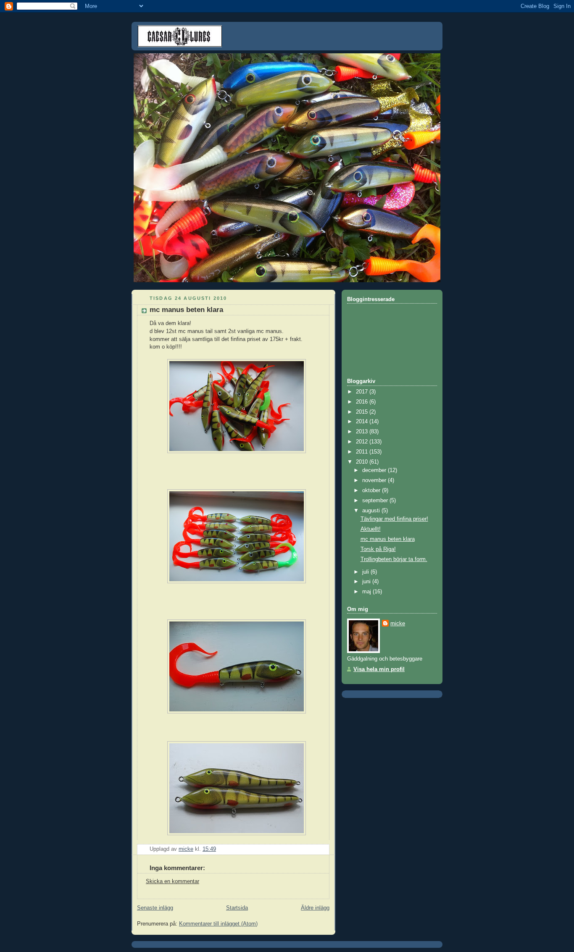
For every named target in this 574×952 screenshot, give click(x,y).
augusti (372, 511)
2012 (362, 442)
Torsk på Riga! (378, 549)
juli (366, 572)
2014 (362, 422)
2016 (362, 402)
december (375, 470)
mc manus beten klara (388, 539)
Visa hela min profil (379, 669)
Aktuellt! (371, 529)
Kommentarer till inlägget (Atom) (218, 924)
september (376, 501)
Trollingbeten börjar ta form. (394, 559)
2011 (362, 452)
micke (397, 624)
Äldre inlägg (315, 908)
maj (367, 592)
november (375, 480)
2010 (362, 462)
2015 (362, 412)
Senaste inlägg (155, 908)
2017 (362, 392)
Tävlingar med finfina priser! (394, 519)
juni (367, 582)
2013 (362, 432)
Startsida (237, 908)
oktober (372, 490)
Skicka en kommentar (172, 881)
